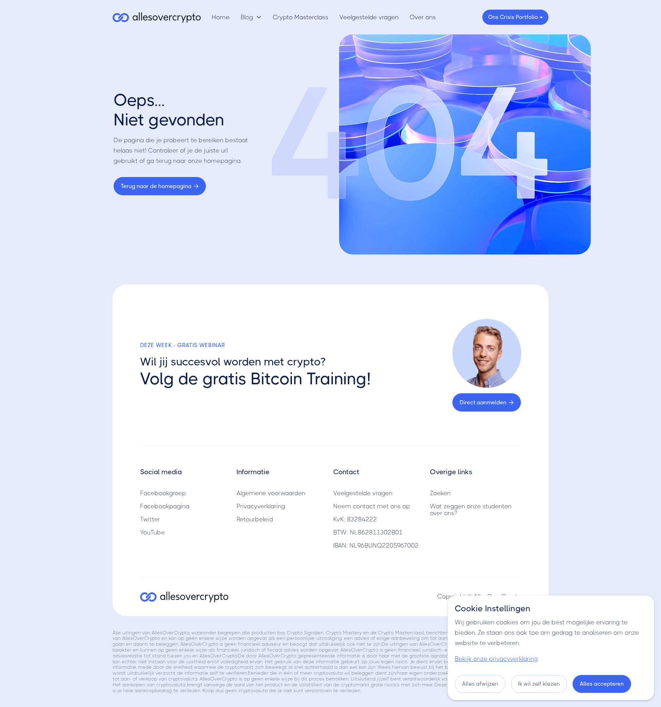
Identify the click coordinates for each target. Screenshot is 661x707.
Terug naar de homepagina (160, 186)
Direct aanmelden (487, 402)
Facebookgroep (163, 493)
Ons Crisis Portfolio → (515, 17)
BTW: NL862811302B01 (368, 532)
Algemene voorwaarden (271, 493)
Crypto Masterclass (300, 17)
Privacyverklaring (261, 506)
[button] (251, 17)
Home (221, 17)
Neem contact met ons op (371, 506)
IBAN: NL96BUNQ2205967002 (376, 545)
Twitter (150, 519)
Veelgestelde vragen (369, 17)
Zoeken (440, 493)
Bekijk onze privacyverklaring (496, 658)
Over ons (423, 17)
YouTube (152, 532)
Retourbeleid (255, 519)
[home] (157, 17)
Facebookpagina (164, 506)
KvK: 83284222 (355, 519)
